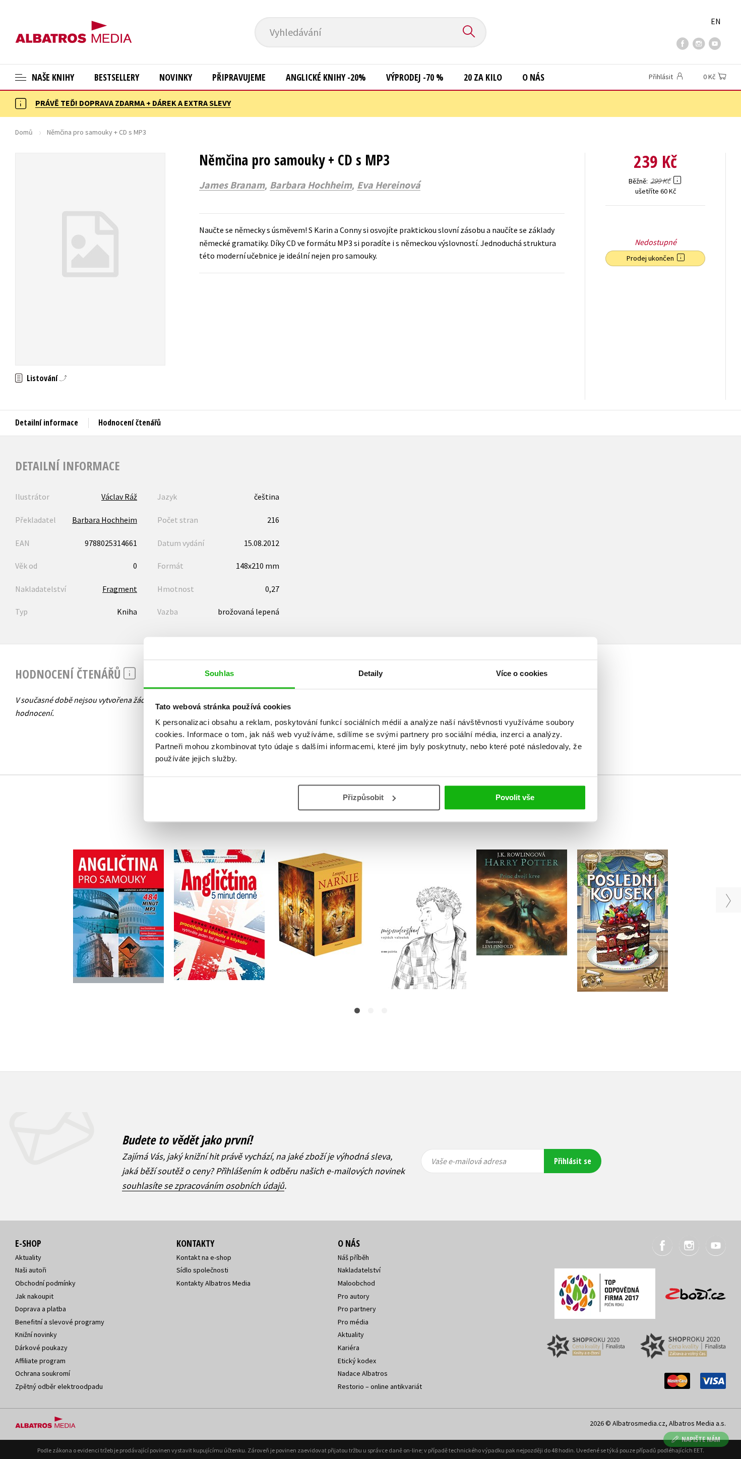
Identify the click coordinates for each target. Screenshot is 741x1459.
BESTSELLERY (116, 77)
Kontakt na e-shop (203, 1257)
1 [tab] (357, 1010)
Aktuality (28, 1257)
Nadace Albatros (363, 1373)
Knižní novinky (36, 1334)
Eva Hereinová (388, 185)
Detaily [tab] (370, 673)
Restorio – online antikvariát (380, 1386)
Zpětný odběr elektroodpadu (59, 1386)
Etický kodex (357, 1360)
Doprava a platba (40, 1308)
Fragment (119, 589)
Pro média (353, 1321)
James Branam (232, 185)
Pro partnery (357, 1308)
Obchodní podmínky (45, 1283)
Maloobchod (356, 1283)
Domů (24, 132)
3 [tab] (384, 1010)
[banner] (73, 23)
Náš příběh (353, 1257)
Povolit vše (515, 797)
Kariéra (348, 1347)
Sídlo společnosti (202, 1269)
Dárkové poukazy (41, 1347)
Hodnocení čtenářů (129, 422)
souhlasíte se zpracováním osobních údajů (203, 1185)
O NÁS (533, 77)
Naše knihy (52, 77)
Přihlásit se (572, 1161)
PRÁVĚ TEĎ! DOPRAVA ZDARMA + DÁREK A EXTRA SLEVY (133, 103)
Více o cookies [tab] (521, 673)
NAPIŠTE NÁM (701, 1439)
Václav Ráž (119, 497)
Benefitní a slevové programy (59, 1321)
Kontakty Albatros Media (213, 1283)
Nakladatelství (359, 1269)
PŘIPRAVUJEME (239, 77)
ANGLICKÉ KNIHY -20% (326, 77)
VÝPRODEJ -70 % (415, 77)
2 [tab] (371, 1010)
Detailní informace (46, 422)
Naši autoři (30, 1269)
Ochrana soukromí (42, 1373)
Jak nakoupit (34, 1296)
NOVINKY (175, 77)
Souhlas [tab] (219, 673)
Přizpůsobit (363, 797)
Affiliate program (40, 1360)
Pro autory (353, 1296)
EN (716, 21)
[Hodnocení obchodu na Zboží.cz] (690, 1291)
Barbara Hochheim (311, 185)
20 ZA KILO (483, 77)
